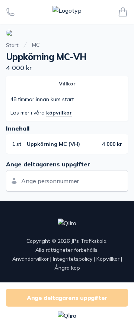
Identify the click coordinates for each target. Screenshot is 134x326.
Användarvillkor (30, 259)
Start (12, 45)
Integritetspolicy (72, 259)
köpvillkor (59, 112)
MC (35, 44)
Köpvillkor (107, 259)
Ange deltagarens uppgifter (67, 297)
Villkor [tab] (67, 83)
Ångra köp (67, 267)
